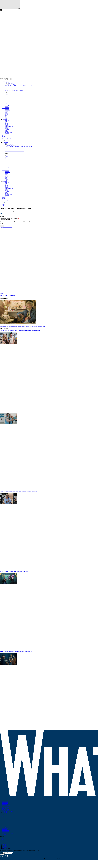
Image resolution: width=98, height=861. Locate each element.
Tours (30, 85)
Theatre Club (4, 135)
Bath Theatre (4, 804)
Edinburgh (6, 99)
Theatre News (7, 110)
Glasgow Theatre (5, 803)
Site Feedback (4, 846)
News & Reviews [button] (5, 108)
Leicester (6, 101)
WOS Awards (4, 137)
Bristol (6, 96)
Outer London (26, 85)
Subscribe (2, 854)
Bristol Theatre (5, 823)
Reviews (6, 111)
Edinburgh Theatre (5, 807)
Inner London (20, 85)
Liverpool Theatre (5, 809)
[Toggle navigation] (1, 10)
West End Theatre (5, 819)
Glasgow (6, 100)
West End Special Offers (11, 84)
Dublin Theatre (5, 802)
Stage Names (4, 844)
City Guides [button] (4, 119)
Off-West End (7, 85)
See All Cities (7, 107)
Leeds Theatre (4, 808)
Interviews (6, 114)
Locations (6, 82)
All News (4, 834)
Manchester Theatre (5, 810)
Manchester (7, 104)
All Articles (7, 109)
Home (3, 204)
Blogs (6, 115)
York (5, 134)
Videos (6, 112)
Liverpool (6, 128)
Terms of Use (26, 859)
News (3, 205)
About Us (4, 847)
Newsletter (4, 136)
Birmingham (7, 94)
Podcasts (6, 117)
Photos (6, 118)
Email (1, 223)
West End (11, 83)
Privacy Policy (20, 859)
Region (1, 224)
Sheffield (6, 106)
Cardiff (6, 97)
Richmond (12, 85)
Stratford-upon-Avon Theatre (7, 811)
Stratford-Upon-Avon (8, 132)
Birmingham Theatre (6, 805)
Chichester (6, 98)
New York (4, 839)
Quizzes (6, 116)
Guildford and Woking (9, 126)
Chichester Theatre (5, 806)
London (3, 838)
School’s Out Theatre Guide (7, 138)
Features (6, 113)
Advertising (4, 845)
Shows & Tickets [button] (5, 81)
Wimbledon (16, 85)
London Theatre (5, 801)
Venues (32, 85)
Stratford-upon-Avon (8, 105)
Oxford (6, 130)
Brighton (6, 95)
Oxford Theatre (5, 832)
